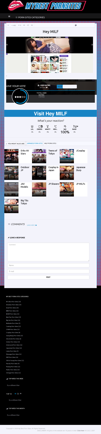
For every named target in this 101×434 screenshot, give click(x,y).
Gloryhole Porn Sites (12, 339)
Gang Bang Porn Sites (13, 335)
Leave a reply (31, 225)
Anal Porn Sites (11, 308)
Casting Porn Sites (12, 326)
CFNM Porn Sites (11, 329)
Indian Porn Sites (11, 342)
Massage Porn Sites (12, 354)
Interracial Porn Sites (12, 345)
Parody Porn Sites (11, 363)
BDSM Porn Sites (11, 314)
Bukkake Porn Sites (12, 323)
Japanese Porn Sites (12, 348)
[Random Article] (28, 25)
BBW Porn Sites (11, 311)
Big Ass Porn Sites (11, 320)
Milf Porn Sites (10, 357)
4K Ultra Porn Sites (12, 302)
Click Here (80, 430)
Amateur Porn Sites (12, 305)
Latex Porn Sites (11, 351)
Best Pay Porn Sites (12, 317)
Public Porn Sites (11, 370)
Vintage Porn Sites (12, 373)
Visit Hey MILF (50, 113)
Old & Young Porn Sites (13, 360)
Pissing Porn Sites (11, 367)
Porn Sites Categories (31, 17)
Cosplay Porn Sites (12, 332)
